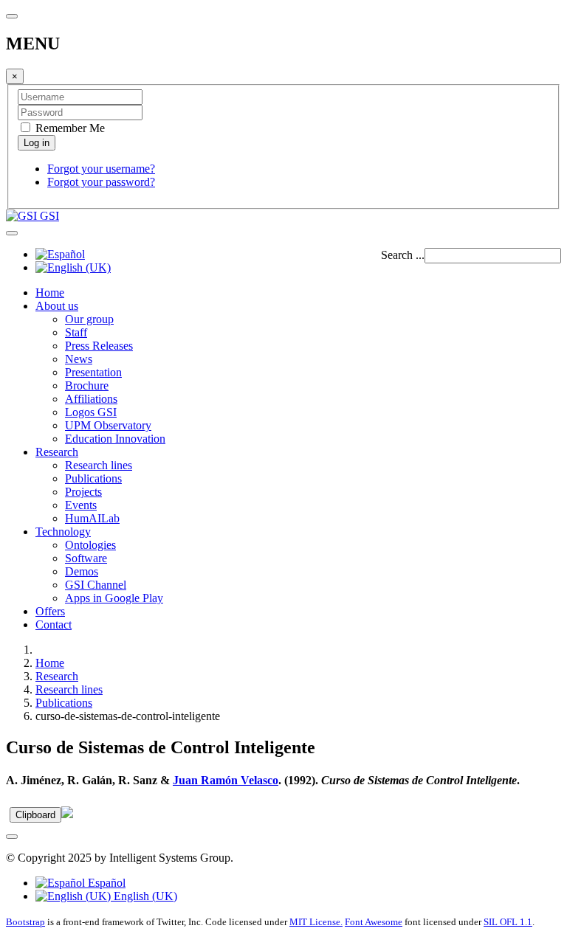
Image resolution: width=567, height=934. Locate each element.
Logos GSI (91, 412)
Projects (83, 491)
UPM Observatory (108, 425)
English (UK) (144, 896)
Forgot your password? (101, 182)
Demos (81, 571)
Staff (76, 332)
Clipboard (35, 814)
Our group (89, 319)
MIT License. (316, 921)
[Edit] (67, 814)
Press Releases (99, 345)
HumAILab (92, 518)
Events (81, 505)
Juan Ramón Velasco (225, 780)
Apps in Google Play (114, 598)
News (78, 359)
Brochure (87, 385)
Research (56, 452)
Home (49, 292)
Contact (53, 624)
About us (56, 306)
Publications (93, 478)
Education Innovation (115, 438)
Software (86, 558)
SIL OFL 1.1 (508, 921)
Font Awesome (373, 921)
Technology (63, 531)
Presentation (93, 372)
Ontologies (90, 545)
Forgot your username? (101, 168)
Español (105, 882)
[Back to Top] (12, 836)
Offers (50, 611)
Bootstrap (25, 921)
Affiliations (91, 398)
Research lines (98, 465)
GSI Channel (95, 584)
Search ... (403, 255)
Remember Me (68, 128)
